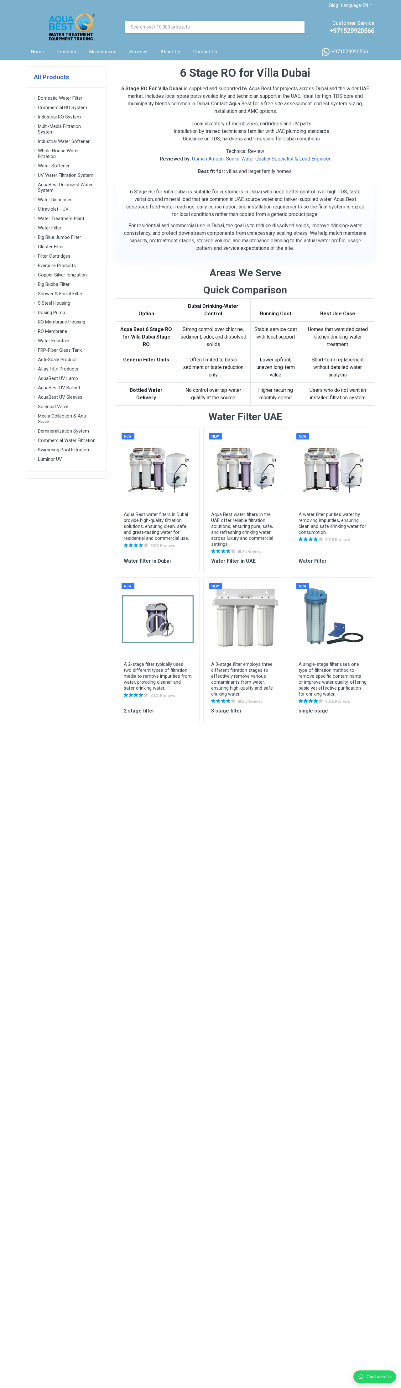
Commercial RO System (62, 107)
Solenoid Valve (53, 406)
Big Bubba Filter (54, 284)
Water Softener (54, 166)
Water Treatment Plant (61, 218)
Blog (333, 5)
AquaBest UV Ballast (59, 388)
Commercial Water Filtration (67, 440)
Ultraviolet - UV (53, 209)
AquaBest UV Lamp (58, 378)
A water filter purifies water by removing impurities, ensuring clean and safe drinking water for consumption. (332, 523)
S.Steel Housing (54, 303)
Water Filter (49, 228)
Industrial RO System (59, 117)
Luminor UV (50, 459)
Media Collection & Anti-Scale (63, 418)
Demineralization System (63, 431)
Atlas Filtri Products (58, 369)
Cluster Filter (51, 247)
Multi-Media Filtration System (59, 129)
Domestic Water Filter (60, 98)
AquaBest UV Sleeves (60, 397)
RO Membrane (52, 331)
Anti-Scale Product (57, 359)
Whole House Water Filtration (58, 153)
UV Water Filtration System (65, 175)
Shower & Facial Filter (60, 294)
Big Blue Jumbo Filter (59, 237)
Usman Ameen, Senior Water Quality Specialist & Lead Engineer (261, 159)
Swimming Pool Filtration (63, 450)
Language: (354, 5)
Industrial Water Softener (64, 141)
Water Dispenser (55, 199)
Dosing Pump (51, 312)
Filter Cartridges (54, 256)
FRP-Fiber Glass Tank (60, 350)
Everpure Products (57, 265)
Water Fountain (53, 341)
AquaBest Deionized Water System (65, 187)
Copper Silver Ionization (62, 275)
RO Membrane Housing (61, 322)
